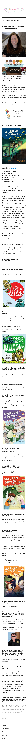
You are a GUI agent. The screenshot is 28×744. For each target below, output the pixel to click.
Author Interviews (6, 706)
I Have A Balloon (14, 706)
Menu (23, 4)
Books (4, 725)
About (4, 722)
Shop (3, 731)
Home (4, 718)
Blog (3, 738)
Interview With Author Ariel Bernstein (13, 27)
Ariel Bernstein (12, 705)
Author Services (6, 728)
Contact (4, 735)
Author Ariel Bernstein (21, 705)
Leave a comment (16, 712)
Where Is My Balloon (6, 712)
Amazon (13, 168)
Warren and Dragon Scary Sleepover (16, 711)
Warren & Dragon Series (13, 708)
